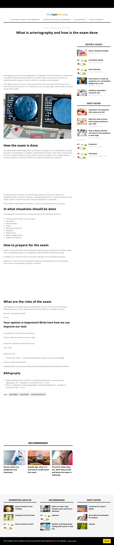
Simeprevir (93, 144)
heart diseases (96, 19)
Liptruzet (55, 515)
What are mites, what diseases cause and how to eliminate (62, 508)
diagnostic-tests (57, 28)
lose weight (80, 19)
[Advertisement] (38, 51)
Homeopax (93, 153)
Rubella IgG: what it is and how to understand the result (38, 470)
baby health (24, 394)
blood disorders (95, 69)
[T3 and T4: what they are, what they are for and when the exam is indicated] (63, 457)
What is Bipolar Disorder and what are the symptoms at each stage (99, 133)
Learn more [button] (71, 541)
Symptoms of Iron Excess (25, 515)
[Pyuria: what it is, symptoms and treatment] (15, 457)
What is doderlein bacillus (98, 51)
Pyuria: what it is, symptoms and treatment (11, 470)
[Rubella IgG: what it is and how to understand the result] (39, 457)
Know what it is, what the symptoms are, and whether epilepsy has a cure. (99, 81)
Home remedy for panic (24, 524)
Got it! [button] (107, 541)
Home (46, 28)
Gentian (92, 524)
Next (76, 456)
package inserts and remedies (25, 19)
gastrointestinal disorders (57, 19)
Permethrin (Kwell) (96, 60)
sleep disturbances (38, 394)
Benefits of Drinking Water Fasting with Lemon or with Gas (62, 526)
